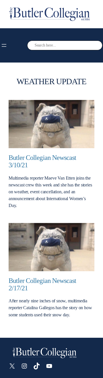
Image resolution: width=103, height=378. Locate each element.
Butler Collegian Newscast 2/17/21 (42, 284)
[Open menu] (4, 45)
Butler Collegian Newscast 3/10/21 (42, 161)
